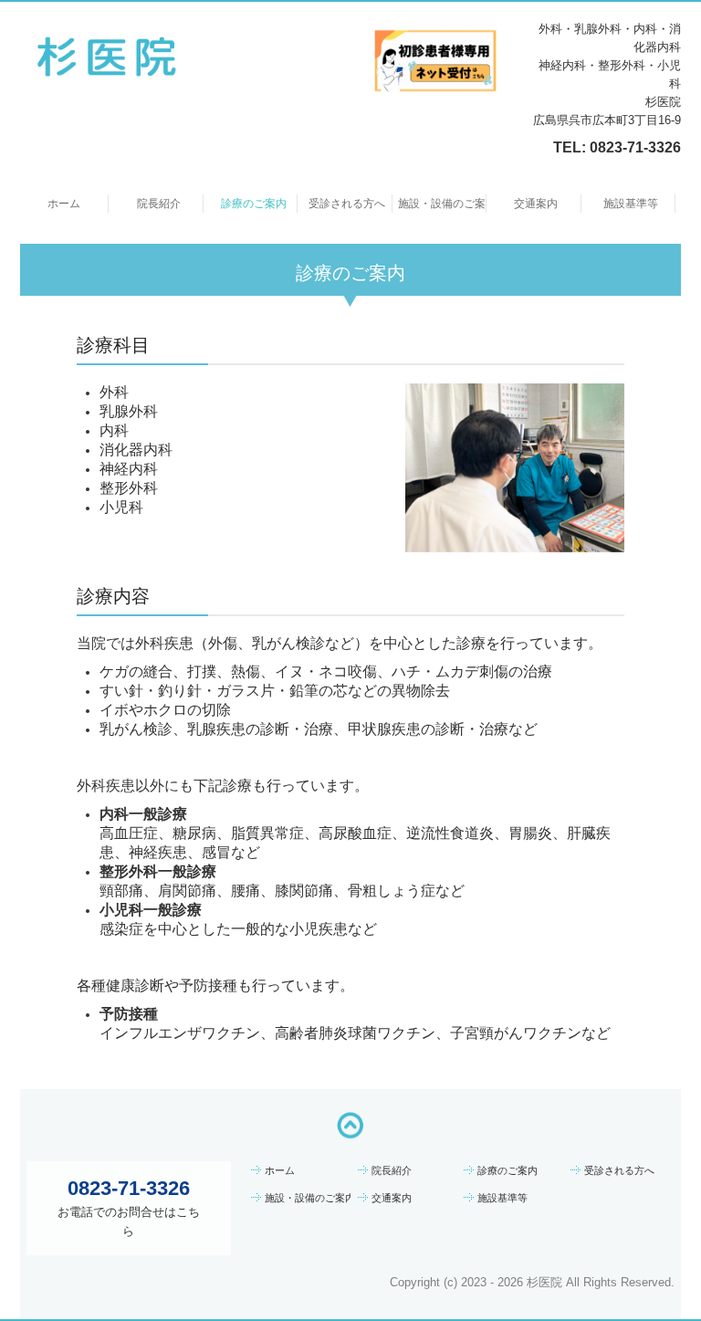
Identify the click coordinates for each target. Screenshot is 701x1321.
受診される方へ (347, 203)
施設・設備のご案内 (442, 203)
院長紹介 (159, 203)
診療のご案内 (254, 203)
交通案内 (536, 203)
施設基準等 (630, 203)
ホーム (63, 203)
